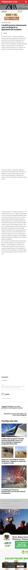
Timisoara (22, 386)
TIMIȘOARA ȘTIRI (9, 2)
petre (5, 33)
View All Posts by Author (6, 398)
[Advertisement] (14, 110)
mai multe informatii (11, 566)
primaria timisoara (16, 386)
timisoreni (11, 387)
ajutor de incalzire (5, 386)
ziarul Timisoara (16, 387)
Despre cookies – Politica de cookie (10, 506)
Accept (20, 566)
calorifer (10, 386)
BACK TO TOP (6, 503)
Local (2, 384)
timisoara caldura (4, 387)
